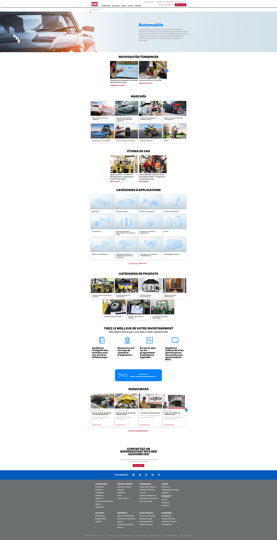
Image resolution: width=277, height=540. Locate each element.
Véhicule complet (122, 211)
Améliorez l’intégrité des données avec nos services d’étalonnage (100, 352)
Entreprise (138, 5)
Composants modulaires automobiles (160, 317)
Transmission (96, 231)
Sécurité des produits (125, 524)
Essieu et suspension (147, 211)
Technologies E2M (168, 519)
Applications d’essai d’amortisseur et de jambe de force (125, 233)
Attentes (142, 492)
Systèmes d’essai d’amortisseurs (145, 295)
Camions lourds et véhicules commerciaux (173, 118)
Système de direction (171, 211)
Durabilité (165, 502)
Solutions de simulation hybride (136, 317)
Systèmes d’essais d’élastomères (170, 295)
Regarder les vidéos (145, 424)
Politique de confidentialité (124, 535)
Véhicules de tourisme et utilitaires (100, 118)
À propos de (166, 487)
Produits (123, 5)
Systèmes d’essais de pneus (113, 316)
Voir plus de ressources (138, 431)
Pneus (166, 231)
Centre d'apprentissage (126, 516)
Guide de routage (145, 501)
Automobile (99, 487)
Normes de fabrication (147, 495)
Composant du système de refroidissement (149, 254)
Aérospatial (99, 492)
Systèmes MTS (166, 516)
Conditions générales (147, 487)
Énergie (98, 504)
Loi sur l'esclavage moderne (170, 535)
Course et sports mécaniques (126, 140)
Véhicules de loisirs (146, 140)
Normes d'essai (100, 519)
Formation (121, 492)
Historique (166, 505)
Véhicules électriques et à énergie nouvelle (148, 118)
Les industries (105, 5)
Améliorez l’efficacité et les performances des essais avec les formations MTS (174, 354)
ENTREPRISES (167, 513)
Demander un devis (146, 521)
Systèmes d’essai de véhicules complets (102, 295)
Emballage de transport (172, 254)
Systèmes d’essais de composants (123, 295)
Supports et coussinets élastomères (147, 232)
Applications (116, 5)
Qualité (120, 521)
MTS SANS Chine (167, 524)
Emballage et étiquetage (148, 498)
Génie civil (99, 498)
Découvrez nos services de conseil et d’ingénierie (126, 351)
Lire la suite (115, 181)
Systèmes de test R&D (169, 521)
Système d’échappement (100, 254)
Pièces (119, 495)
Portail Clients (123, 498)
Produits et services (147, 490)
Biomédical (99, 495)
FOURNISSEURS (145, 484)
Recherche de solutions (165, 4)
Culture (164, 500)
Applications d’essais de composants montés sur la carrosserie (124, 255)
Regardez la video (117, 85)
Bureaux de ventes (124, 487)
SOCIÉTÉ (165, 484)
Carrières (165, 492)
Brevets (120, 527)
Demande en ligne (145, 519)
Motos (166, 140)
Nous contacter (180, 4)
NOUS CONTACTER (146, 513)
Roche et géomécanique (104, 501)
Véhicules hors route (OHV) (101, 140)
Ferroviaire (99, 507)
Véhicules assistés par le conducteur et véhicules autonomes (124, 119)
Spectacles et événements (167, 496)
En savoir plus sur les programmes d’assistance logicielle (148, 352)
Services (130, 5)
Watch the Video (145, 83)
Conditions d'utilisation (140, 535)
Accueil (92, 9)
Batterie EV (96, 211)
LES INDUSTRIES (101, 484)
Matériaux (99, 490)
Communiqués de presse (170, 490)
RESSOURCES (122, 513)
